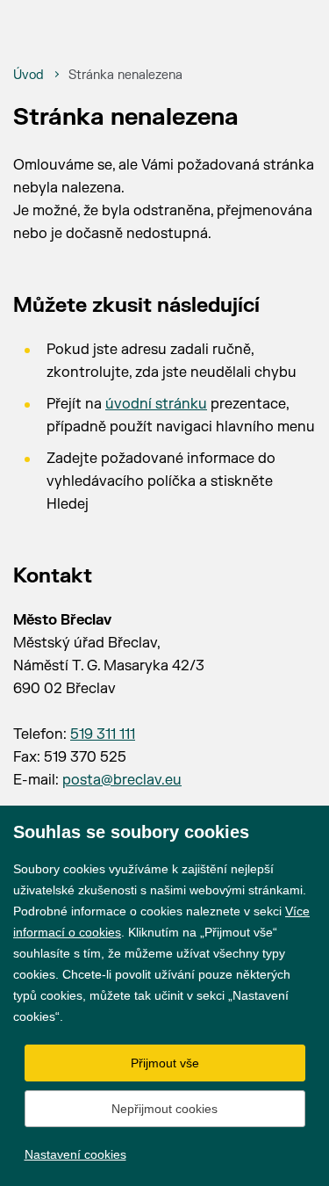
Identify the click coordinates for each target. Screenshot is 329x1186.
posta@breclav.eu (122, 780)
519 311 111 (102, 734)
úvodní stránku (156, 404)
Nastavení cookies (75, 1154)
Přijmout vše (165, 1063)
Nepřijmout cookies (164, 1109)
